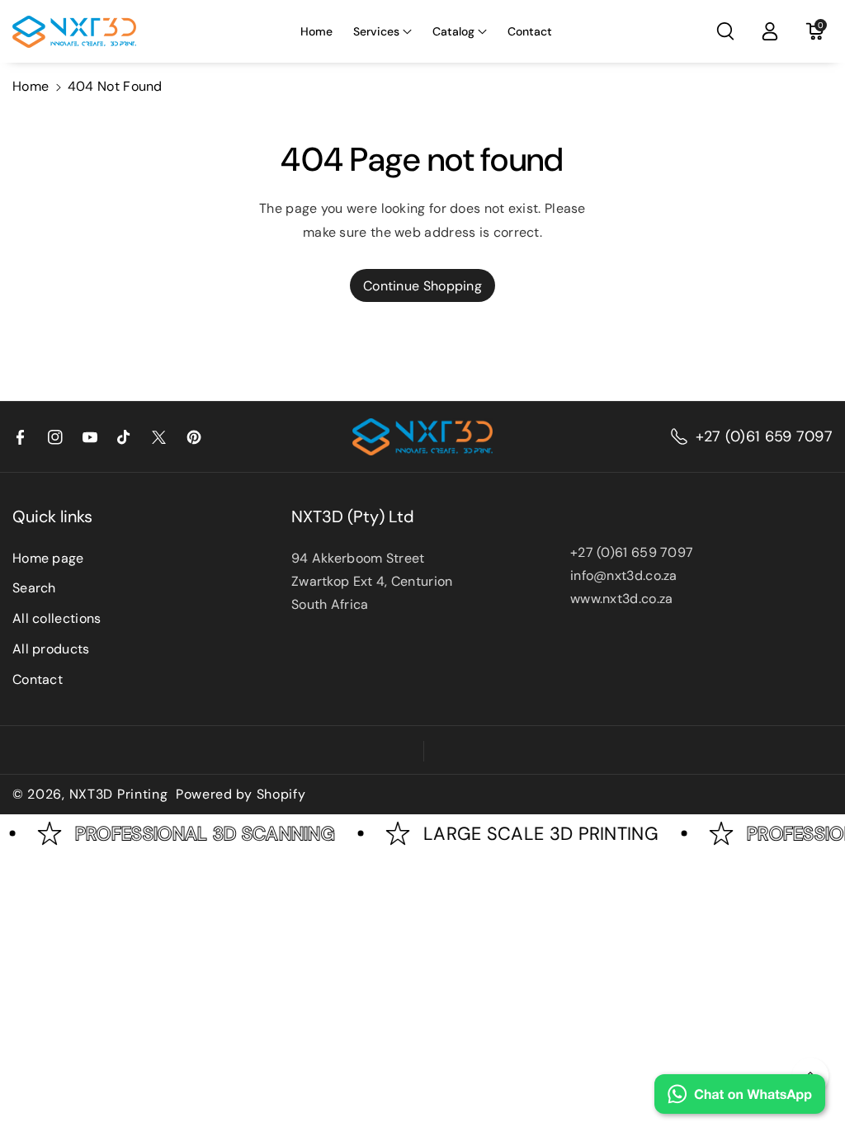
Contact (37, 679)
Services (376, 31)
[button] (382, 31)
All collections (56, 618)
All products (51, 649)
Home (30, 86)
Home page (48, 558)
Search (34, 588)
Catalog (453, 31)
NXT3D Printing (118, 794)
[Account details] (770, 31)
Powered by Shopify (241, 794)
